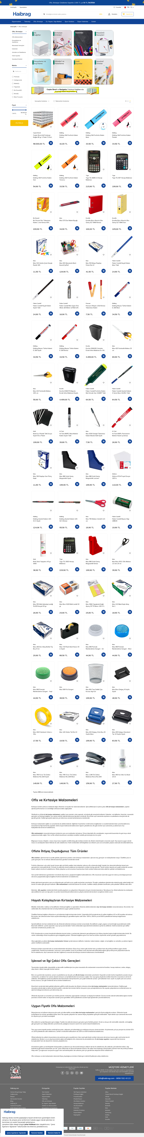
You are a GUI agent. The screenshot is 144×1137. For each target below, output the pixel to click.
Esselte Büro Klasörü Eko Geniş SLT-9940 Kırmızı (94, 221)
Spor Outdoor (69, 21)
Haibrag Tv (13, 1103)
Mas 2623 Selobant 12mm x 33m (42, 733)
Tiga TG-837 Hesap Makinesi (122, 178)
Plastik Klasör (78, 1099)
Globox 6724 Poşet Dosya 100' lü (121, 477)
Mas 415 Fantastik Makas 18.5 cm (42, 392)
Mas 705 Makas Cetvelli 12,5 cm (95, 520)
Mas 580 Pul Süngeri (66, 689)
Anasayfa (13, 26)
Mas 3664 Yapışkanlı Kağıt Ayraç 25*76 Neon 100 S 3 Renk (95, 605)
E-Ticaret (65, 1135)
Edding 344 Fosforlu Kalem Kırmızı (68, 136)
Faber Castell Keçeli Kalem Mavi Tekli (121, 264)
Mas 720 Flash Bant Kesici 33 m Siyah (69, 648)
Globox (114, 474)
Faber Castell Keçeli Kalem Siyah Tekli (42, 307)
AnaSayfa (13, 7)
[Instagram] (76, 1072)
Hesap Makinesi (79, 1103)
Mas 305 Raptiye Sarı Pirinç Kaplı (42, 477)
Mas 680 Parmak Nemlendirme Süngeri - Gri (95, 648)
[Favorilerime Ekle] (51, 127)
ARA (100, 14)
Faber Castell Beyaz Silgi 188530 (120, 520)
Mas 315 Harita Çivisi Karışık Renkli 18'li (42, 264)
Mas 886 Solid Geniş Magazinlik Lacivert (93, 477)
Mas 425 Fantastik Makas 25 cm (122, 349)
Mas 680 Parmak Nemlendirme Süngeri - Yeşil (42, 690)
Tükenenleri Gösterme (62, 101)
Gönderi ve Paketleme (19, 52)
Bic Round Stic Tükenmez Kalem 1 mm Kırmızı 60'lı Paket (41, 222)
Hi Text (61, 431)
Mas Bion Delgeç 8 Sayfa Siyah (120, 690)
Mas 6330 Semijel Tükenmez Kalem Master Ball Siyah (95, 435)
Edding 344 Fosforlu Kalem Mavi (95, 136)
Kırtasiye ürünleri (36, 948)
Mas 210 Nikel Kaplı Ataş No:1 (120, 605)
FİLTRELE (19, 123)
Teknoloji (27, 21)
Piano (16, 76)
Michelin (107, 1110)
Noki (34, 431)
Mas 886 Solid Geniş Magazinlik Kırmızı (93, 562)
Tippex (17, 87)
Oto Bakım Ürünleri (79, 1101)
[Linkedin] (72, 1072)
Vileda (107, 1096)
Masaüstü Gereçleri (18, 45)
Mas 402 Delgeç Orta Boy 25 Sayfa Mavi (96, 733)
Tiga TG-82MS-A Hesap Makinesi (94, 179)
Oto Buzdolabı (78, 1105)
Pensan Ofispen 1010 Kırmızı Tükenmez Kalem (95, 307)
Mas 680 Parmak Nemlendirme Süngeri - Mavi (121, 648)
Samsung (108, 1112)
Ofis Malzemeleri (17, 37)
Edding (61, 133)
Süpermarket (16, 21)
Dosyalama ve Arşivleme (16, 41)
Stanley (107, 1103)
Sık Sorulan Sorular (16, 1099)
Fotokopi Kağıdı (78, 1094)
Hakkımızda (14, 1094)
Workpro (18, 80)
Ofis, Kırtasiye (38, 21)
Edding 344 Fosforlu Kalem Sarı (42, 179)
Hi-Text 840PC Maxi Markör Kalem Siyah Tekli (68, 435)
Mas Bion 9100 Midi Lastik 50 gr (69, 605)
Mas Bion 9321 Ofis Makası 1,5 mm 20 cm (121, 562)
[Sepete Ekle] (51, 143)
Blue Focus (18, 97)
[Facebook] (62, 1072)
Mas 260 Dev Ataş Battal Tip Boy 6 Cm (43, 648)
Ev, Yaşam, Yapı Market (54, 21)
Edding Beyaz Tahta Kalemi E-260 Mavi (121, 307)
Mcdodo (107, 1105)
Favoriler (118, 7)
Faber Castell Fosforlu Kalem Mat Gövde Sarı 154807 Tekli (96, 392)
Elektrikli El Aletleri (79, 1110)
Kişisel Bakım (78, 1112)
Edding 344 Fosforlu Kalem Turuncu (68, 179)
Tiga (87, 175)
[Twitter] (67, 1072)
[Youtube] (81, 1072)
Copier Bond (37, 133)
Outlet (93, 21)
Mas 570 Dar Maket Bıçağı (68, 220)
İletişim (12, 1096)
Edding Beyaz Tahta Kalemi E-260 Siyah (42, 349)
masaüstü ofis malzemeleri (87, 967)
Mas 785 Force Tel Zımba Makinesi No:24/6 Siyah (41, 776)
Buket (16, 83)
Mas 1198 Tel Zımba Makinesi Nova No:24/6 (94, 776)
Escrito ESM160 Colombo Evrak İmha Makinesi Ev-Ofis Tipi (95, 349)
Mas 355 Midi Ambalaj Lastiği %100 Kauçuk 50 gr (43, 605)
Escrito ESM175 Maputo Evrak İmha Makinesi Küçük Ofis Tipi (68, 392)
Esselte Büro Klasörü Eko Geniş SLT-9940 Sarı (120, 221)
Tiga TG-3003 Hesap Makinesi (66, 562)
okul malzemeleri (47, 1056)
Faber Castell (116, 261)
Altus (106, 1092)
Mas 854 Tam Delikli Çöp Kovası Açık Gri (94, 690)
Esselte (88, 218)
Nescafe (107, 1099)
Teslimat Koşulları (15, 1105)
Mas (60, 218)
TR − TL (129, 7)
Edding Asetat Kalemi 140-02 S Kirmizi (68, 520)
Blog (11, 1101)
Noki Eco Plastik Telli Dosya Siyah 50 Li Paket (42, 435)
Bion (16, 93)
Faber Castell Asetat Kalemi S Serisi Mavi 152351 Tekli (121, 392)
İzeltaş (107, 1115)
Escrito (88, 346)
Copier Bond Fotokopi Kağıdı (114, 1094)
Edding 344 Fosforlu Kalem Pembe (121, 136)
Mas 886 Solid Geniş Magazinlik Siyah (66, 477)
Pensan (88, 303)
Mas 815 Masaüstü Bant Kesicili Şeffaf (67, 264)
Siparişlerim (23, 7)
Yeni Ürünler (45, 1092)
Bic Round (18, 90)
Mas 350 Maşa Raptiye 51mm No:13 (93, 264)
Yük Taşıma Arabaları (80, 1092)
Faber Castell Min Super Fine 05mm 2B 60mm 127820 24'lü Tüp (69, 307)
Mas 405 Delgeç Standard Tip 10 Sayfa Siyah (121, 733)
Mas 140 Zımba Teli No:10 (68, 732)
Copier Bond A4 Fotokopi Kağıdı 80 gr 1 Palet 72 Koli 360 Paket (42, 136)
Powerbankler (78, 1096)
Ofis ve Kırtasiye (47, 1101)
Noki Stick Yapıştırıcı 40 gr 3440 (42, 562)
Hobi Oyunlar (16, 55)
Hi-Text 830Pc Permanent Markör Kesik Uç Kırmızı (121, 435)
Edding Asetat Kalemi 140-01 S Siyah (42, 520)
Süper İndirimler (82, 21)
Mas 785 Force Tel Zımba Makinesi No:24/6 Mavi (68, 776)
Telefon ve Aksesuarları (49, 1105)
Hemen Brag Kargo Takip (18, 1092)
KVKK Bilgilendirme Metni (18, 1108)
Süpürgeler (77, 1115)
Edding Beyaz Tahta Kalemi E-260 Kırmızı (68, 349)
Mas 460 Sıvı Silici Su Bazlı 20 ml (121, 776)
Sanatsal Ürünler (17, 59)
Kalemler (15, 49)
